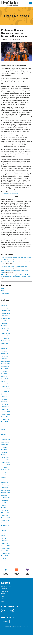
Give (2, 598)
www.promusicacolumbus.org (9, 193)
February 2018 (5, 513)
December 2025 (5, 310)
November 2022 (5, 389)
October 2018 (5, 495)
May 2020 (4, 449)
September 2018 (5, 497)
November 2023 (5, 363)
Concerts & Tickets (6, 586)
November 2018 (5, 492)
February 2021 (5, 434)
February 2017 (5, 540)
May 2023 (4, 374)
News (2, 290)
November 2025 (5, 313)
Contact (3, 601)
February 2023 (5, 381)
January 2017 (4, 543)
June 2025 (4, 320)
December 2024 (5, 333)
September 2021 (5, 419)
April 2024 (4, 351)
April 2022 (4, 401)
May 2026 (4, 303)
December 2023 (5, 361)
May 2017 (3, 533)
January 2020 (5, 459)
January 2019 (4, 487)
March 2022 (4, 404)
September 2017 (5, 525)
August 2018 (4, 500)
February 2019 (5, 485)
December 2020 (5, 439)
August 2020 (4, 444)
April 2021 (3, 429)
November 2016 (5, 548)
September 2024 (5, 341)
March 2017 (4, 538)
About (2, 596)
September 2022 (5, 394)
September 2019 (5, 470)
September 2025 (5, 318)
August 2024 (4, 343)
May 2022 (4, 399)
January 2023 (5, 384)
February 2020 (5, 457)
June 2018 (3, 502)
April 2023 (4, 376)
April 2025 (4, 325)
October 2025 (5, 315)
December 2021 (5, 411)
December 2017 (5, 518)
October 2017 (4, 523)
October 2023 (5, 366)
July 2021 (3, 424)
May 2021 (3, 427)
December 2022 (5, 386)
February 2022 (5, 406)
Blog (2, 288)
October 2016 (5, 550)
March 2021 (4, 432)
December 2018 (5, 490)
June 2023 (4, 371)
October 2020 (5, 442)
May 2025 (4, 323)
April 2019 (4, 480)
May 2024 (4, 348)
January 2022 (4, 409)
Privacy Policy (25, 626)
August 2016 (4, 556)
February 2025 (5, 328)
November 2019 (5, 465)
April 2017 (3, 535)
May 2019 (3, 477)
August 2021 (4, 422)
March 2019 (4, 482)
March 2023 (4, 379)
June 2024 (4, 346)
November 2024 (5, 336)
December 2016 (5, 545)
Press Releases (5, 293)
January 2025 (5, 331)
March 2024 (4, 353)
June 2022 (4, 396)
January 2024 (5, 358)
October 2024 (5, 338)
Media (3, 593)
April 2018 (4, 508)
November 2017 (5, 520)
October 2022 (5, 391)
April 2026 (4, 305)
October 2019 (5, 467)
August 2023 (4, 368)
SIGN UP (5, 621)
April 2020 (4, 452)
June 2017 (3, 530)
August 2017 (4, 528)
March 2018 (4, 510)
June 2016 (3, 558)
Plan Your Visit (5, 591)
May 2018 (3, 505)
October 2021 (4, 417)
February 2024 (5, 356)
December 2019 (5, 462)
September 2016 (5, 553)
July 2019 (3, 472)
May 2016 (3, 561)
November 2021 (5, 414)
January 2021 (4, 437)
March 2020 (4, 454)
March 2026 (4, 308)
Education (4, 588)
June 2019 (3, 475)
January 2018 (4, 515)
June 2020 (4, 447)
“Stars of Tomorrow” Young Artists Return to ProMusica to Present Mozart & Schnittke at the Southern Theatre (16, 275)
